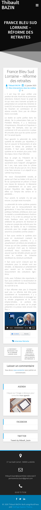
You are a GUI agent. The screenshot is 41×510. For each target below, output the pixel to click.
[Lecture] (7, 328)
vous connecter (18, 370)
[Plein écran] (33, 328)
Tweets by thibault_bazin (20, 440)
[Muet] (30, 328)
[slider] (18, 327)
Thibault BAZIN (10, 5)
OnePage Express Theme (22, 507)
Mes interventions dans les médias (22, 88)
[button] (20, 321)
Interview (18, 341)
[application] (20, 321)
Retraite (25, 341)
